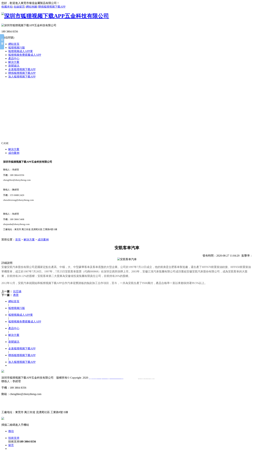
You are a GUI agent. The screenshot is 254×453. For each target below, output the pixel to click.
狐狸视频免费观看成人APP (24, 54)
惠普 (16, 294)
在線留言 (19, 6)
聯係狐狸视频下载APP (51, 6)
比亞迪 (17, 291)
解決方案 (13, 62)
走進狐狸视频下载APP (22, 69)
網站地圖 (31, 6)
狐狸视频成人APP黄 (20, 51)
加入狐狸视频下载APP (22, 76)
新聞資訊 (13, 65)
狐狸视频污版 (16, 47)
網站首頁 (13, 43)
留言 (11, 445)
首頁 (18, 239)
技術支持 (13, 437)
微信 (11, 431)
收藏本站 (6, 6)
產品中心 (13, 58)
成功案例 (13, 152)
